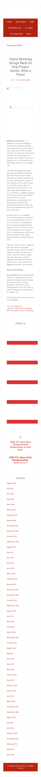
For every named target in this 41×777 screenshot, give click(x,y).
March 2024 (11, 632)
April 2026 (10, 504)
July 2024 (10, 616)
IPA (21, 306)
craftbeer (17, 306)
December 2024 (12, 590)
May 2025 (10, 563)
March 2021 (11, 701)
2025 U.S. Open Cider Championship (20, 460)
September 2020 (13, 712)
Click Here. (14, 300)
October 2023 (12, 643)
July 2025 (10, 552)
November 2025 (13, 531)
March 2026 (11, 510)
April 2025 (10, 568)
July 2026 (10, 488)
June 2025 (10, 558)
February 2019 (12, 744)
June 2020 (10, 728)
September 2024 (13, 606)
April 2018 (10, 755)
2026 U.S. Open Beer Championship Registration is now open (20, 445)
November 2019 (13, 739)
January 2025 (11, 584)
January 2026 (11, 520)
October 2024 (12, 600)
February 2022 (12, 685)
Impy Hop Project (20, 308)
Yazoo (22, 310)
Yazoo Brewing (12, 275)
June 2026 (10, 494)
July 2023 (10, 654)
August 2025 (11, 547)
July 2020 (10, 723)
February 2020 (12, 733)
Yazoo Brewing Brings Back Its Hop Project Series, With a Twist (20, 67)
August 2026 (11, 483)
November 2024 (13, 595)
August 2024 (11, 611)
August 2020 (11, 717)
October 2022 (12, 675)
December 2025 (12, 526)
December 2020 (12, 707)
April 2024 (10, 627)
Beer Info (20, 12)
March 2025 (11, 574)
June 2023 (10, 659)
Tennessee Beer (14, 310)
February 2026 (12, 515)
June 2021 (10, 696)
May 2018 (10, 749)
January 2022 (11, 691)
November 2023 (13, 638)
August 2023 (11, 648)
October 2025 (12, 536)
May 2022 (10, 680)
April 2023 (10, 669)
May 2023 (10, 664)
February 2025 (12, 579)
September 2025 (13, 542)
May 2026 (10, 499)
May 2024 (10, 622)
